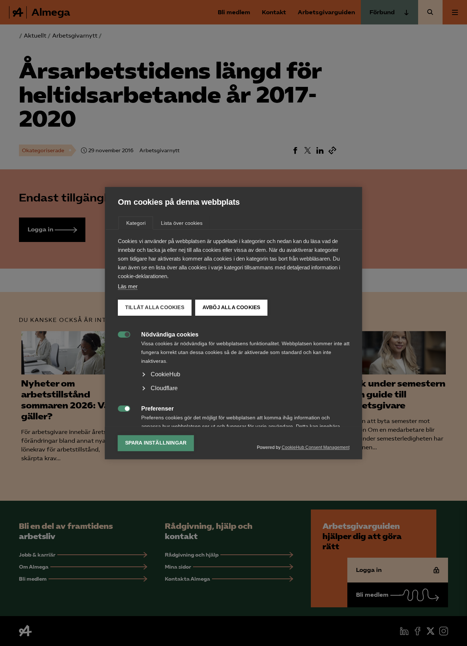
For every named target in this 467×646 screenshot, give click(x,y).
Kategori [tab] (136, 223)
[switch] (120, 333)
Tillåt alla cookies (154, 307)
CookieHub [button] (165, 374)
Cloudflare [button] (164, 388)
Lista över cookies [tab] (181, 223)
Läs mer (128, 286)
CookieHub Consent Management (316, 447)
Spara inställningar (156, 443)
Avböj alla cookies (231, 307)
